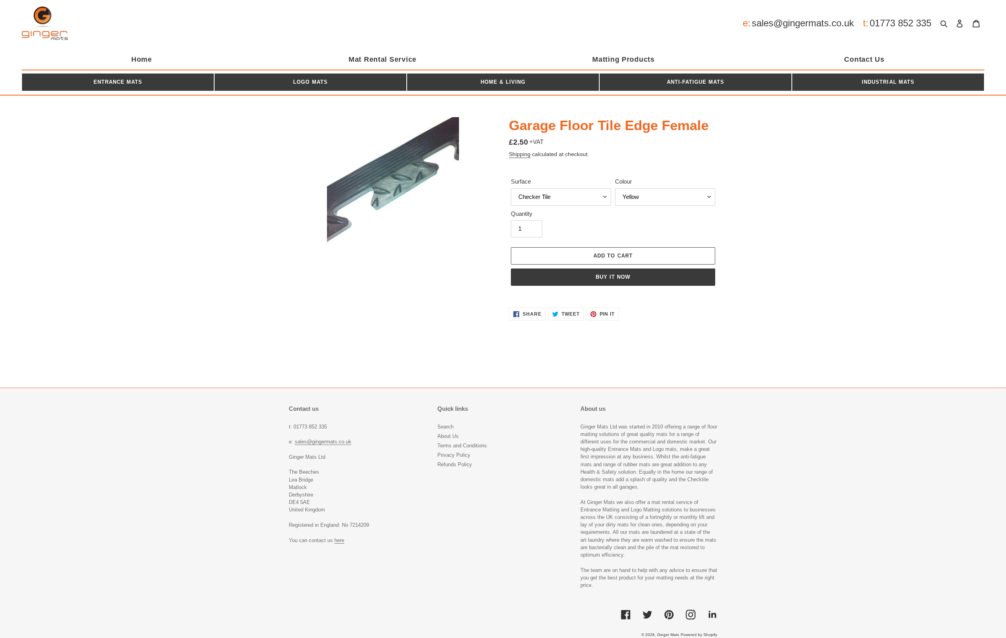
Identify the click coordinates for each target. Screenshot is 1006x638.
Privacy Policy (453, 455)
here (339, 540)
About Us (448, 436)
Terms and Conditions (462, 446)
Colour (623, 181)
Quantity (521, 213)
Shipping (520, 154)
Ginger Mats (668, 634)
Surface (521, 181)
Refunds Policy (454, 464)
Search (445, 427)
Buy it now (613, 277)
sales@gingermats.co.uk (803, 23)
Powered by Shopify (699, 634)
